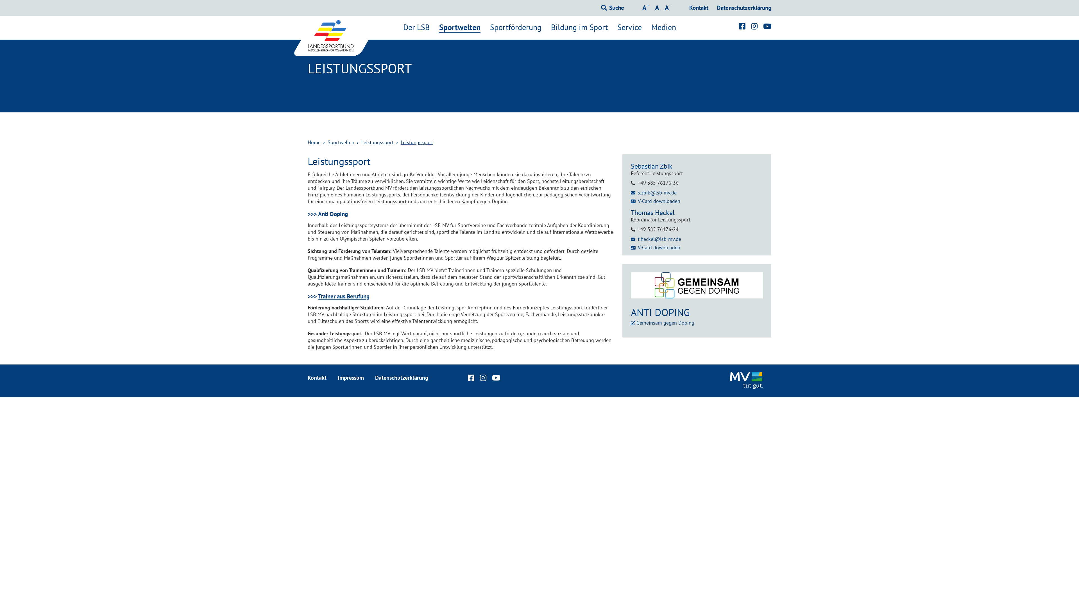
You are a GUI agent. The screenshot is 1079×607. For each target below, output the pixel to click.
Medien (663, 27)
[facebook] (742, 26)
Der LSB (416, 27)
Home (314, 142)
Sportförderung (515, 27)
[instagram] (754, 26)
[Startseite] (337, 36)
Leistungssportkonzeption (464, 307)
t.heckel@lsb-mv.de (659, 239)
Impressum (351, 377)
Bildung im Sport (579, 27)
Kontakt (698, 8)
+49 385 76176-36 (658, 183)
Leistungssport (377, 142)
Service (629, 27)
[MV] (747, 380)
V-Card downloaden (659, 201)
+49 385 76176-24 (658, 229)
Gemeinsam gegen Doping (665, 323)
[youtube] (767, 26)
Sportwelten (459, 27)
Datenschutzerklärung (744, 8)
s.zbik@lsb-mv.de (657, 192)
